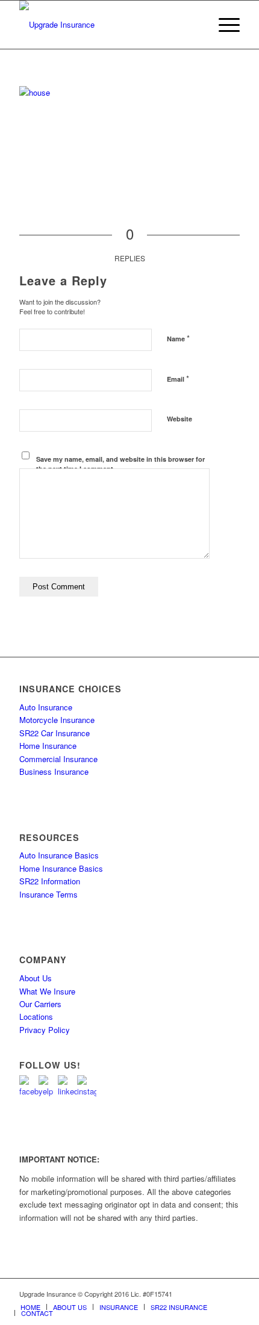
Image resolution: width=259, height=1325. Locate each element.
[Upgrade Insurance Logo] (107, 25)
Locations (36, 1016)
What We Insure (47, 991)
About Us (35, 978)
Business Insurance (54, 771)
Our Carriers (40, 1004)
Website (179, 418)
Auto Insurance (45, 707)
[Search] (195, 25)
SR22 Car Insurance (54, 733)
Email (178, 378)
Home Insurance (47, 745)
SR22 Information (49, 881)
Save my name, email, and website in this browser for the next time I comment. (120, 464)
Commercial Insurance (58, 759)
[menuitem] (195, 25)
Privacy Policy (44, 1029)
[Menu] (223, 25)
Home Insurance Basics (61, 868)
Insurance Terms (48, 894)
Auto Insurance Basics (59, 855)
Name (178, 338)
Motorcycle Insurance (57, 719)
